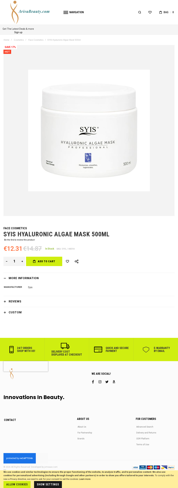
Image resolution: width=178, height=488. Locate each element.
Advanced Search (144, 427)
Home (6, 40)
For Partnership (85, 433)
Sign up (18, 32)
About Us (82, 427)
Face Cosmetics (35, 40)
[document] (89, 479)
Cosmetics (19, 40)
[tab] (89, 278)
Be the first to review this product (19, 240)
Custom (15, 312)
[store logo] (30, 12)
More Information (24, 278)
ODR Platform (142, 438)
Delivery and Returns (146, 433)
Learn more (84, 479)
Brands (81, 438)
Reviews (15, 301)
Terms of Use (142, 444)
